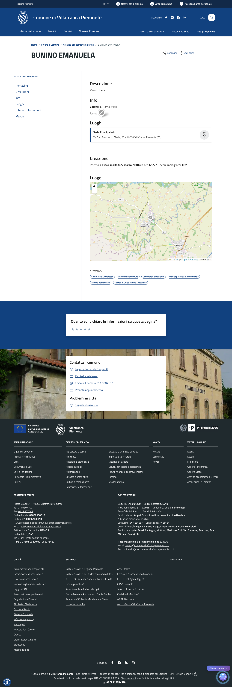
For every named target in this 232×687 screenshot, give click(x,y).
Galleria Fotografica (197, 467)
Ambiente (71, 456)
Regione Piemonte (25, 3)
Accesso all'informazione (152, 31)
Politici (17, 482)
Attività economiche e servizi (78, 45)
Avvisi (156, 462)
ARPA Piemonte (125, 599)
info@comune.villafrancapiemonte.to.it (41, 526)
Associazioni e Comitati (199, 482)
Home (34, 45)
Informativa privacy (24, 619)
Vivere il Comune (50, 45)
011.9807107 (25, 507)
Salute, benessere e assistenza (125, 467)
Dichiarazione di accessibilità (28, 574)
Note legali (19, 624)
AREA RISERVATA (116, 682)
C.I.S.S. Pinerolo (125, 584)
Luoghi (190, 456)
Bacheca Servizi (22, 609)
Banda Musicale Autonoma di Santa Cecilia (88, 594)
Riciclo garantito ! (75, 584)
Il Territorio (192, 462)
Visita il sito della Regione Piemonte (84, 569)
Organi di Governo (23, 451)
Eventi (190, 451)
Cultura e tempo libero (77, 482)
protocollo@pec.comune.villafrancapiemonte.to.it (45, 523)
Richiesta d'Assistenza (25, 604)
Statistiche (19, 644)
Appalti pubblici (74, 467)
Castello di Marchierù (128, 594)
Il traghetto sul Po (75, 604)
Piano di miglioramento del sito (30, 584)
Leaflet (174, 259)
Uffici (16, 462)
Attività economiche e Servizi (202, 477)
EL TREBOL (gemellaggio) (130, 579)
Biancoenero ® (128, 678)
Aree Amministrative (24, 456)
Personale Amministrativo (27, 477)
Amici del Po (123, 569)
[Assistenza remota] (195, 674)
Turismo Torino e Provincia (130, 589)
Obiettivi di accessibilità (26, 579)
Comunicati (158, 456)
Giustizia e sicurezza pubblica (123, 451)
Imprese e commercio (120, 456)
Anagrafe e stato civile (77, 462)
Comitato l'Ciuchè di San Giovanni (134, 574)
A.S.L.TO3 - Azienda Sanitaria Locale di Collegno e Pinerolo (96, 579)
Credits (17, 634)
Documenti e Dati (23, 467)
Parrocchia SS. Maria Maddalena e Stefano (88, 599)
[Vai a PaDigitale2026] (199, 428)
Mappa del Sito (21, 650)
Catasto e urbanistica (77, 477)
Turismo (112, 477)
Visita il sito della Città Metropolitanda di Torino (90, 574)
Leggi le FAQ (20, 589)
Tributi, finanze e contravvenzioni (126, 472)
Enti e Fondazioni (23, 472)
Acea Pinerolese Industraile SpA (82, 589)
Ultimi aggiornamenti (25, 639)
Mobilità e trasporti (118, 462)
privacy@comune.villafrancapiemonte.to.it (147, 545)
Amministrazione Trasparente (29, 569)
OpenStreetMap (190, 259)
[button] (152, 218)
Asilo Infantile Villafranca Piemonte (135, 604)
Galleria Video (194, 472)
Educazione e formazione (79, 487)
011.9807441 (25, 511)
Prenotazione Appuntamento (29, 594)
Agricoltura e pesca (76, 451)
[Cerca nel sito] (211, 17)
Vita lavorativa (116, 482)
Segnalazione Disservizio (26, 599)
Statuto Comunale (23, 614)
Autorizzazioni (73, 472)
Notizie (156, 451)
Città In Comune (184, 674)
